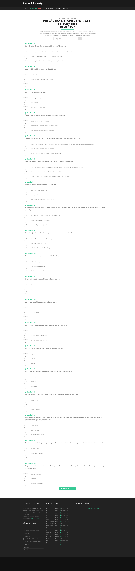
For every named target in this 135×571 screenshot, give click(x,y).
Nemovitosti (27, 536)
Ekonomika (27, 528)
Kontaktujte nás (35, 518)
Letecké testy (36, 8)
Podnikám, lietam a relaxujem (31, 530)
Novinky (58, 8)
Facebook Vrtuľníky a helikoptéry (33, 539)
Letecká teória (48, 8)
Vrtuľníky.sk (27, 547)
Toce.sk (26, 550)
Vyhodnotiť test (67, 489)
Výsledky (65, 8)
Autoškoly (26, 533)
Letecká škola (27, 544)
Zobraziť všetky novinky (94, 508)
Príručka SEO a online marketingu (32, 541)
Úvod (25, 8)
